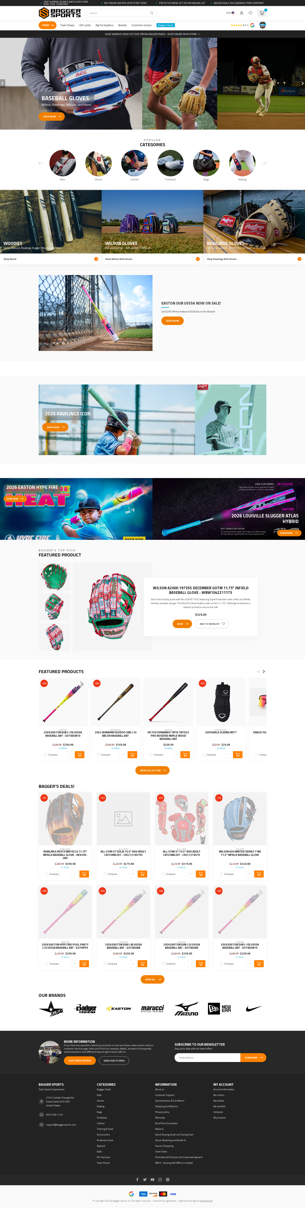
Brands (122, 25)
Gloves (100, 1100)
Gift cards (85, 25)
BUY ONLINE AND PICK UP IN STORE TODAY (125, 3)
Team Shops (67, 25)
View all (150, 979)
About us (159, 1089)
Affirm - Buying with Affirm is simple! (174, 1163)
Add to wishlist (210, 624)
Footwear (102, 1117)
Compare (53, 754)
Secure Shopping (164, 1146)
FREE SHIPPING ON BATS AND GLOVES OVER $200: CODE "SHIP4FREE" (66, 3)
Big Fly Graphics (104, 25)
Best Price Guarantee (166, 1123)
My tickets (218, 1100)
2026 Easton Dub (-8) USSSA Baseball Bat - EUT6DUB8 (123, 946)
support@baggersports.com (61, 1124)
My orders (218, 1095)
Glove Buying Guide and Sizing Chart (174, 1134)
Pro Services (103, 1157)
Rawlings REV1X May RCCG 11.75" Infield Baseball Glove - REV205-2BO (65, 855)
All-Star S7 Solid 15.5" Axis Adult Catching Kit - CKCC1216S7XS (123, 853)
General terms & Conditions (169, 1100)
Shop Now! (172, 321)
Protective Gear (105, 1140)
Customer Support (164, 1095)
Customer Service (79, 1060)
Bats (99, 1095)
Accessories (103, 1134)
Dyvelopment (206, 1201)
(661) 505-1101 (54, 1114)
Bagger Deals (166, 25)
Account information (223, 1089)
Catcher (101, 1123)
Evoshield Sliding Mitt (221, 732)
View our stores (114, 1060)
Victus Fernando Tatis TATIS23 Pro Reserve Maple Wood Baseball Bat (168, 736)
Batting (100, 1106)
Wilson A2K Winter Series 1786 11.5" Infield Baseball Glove (240, 853)
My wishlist (219, 1106)
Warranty (160, 1117)
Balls (99, 1151)
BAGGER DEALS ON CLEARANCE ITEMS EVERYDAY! (239, 3)
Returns (159, 1129)
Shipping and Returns (166, 1106)
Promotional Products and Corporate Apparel (178, 1157)
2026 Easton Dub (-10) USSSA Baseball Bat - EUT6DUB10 (63, 734)
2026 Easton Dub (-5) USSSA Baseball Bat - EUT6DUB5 (181, 946)
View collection (150, 770)
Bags (99, 1112)
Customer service (141, 25)
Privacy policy (162, 1112)
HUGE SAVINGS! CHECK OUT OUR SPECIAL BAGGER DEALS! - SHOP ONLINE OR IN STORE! (151, 34)
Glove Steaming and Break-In (170, 1140)
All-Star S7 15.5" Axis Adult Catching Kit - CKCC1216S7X (182, 853)
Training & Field (105, 1129)
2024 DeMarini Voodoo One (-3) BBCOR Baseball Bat (115, 734)
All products (219, 1117)
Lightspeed (170, 1201)
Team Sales (161, 1151)
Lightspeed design (187, 1201)
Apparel (101, 1146)
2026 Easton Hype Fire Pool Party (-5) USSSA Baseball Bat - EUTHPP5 (65, 946)
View (180, 624)
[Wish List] (250, 13)
